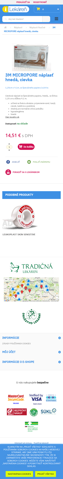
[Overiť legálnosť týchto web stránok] (31, 426)
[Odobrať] (9, 147)
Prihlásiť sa (23, 2)
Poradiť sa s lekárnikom (26, 172)
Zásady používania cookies (16, 343)
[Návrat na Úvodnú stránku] (5, 27)
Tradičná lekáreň (41, 443)
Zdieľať (15, 162)
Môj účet (8, 352)
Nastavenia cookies (19, 474)
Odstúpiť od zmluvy (23, 443)
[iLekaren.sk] (15, 9)
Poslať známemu (41, 162)
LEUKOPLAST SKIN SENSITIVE (19, 234)
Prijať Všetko (45, 474)
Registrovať (40, 2)
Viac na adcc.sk (12, 117)
